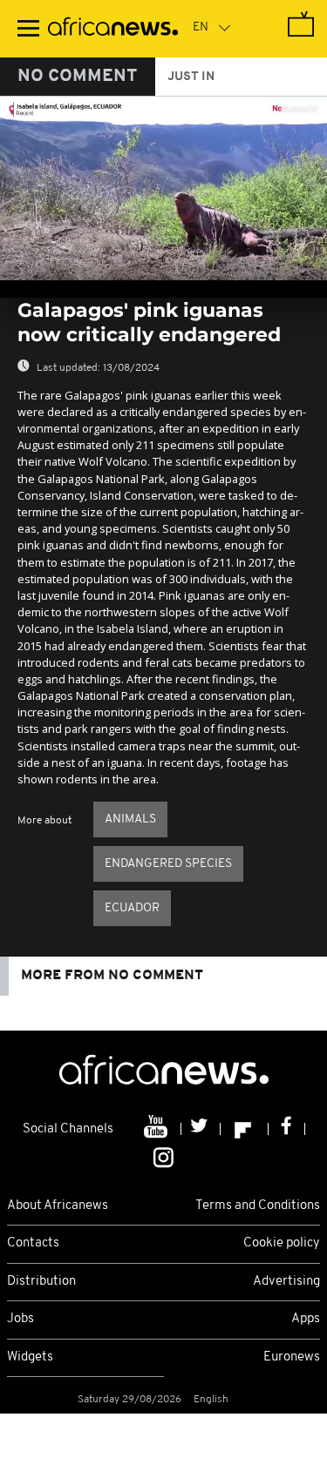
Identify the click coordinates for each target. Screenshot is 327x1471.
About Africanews (57, 1205)
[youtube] (157, 1129)
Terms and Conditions (257, 1205)
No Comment (77, 76)
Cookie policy (281, 1243)
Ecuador (132, 908)
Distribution (41, 1281)
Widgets (30, 1357)
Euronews (291, 1357)
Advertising (286, 1281)
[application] (163, 188)
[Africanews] (113, 28)
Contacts (33, 1243)
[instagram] (163, 1156)
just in (191, 77)
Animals (130, 819)
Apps (305, 1319)
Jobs (20, 1319)
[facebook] (287, 1129)
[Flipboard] (245, 1129)
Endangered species (168, 863)
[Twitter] (201, 1129)
